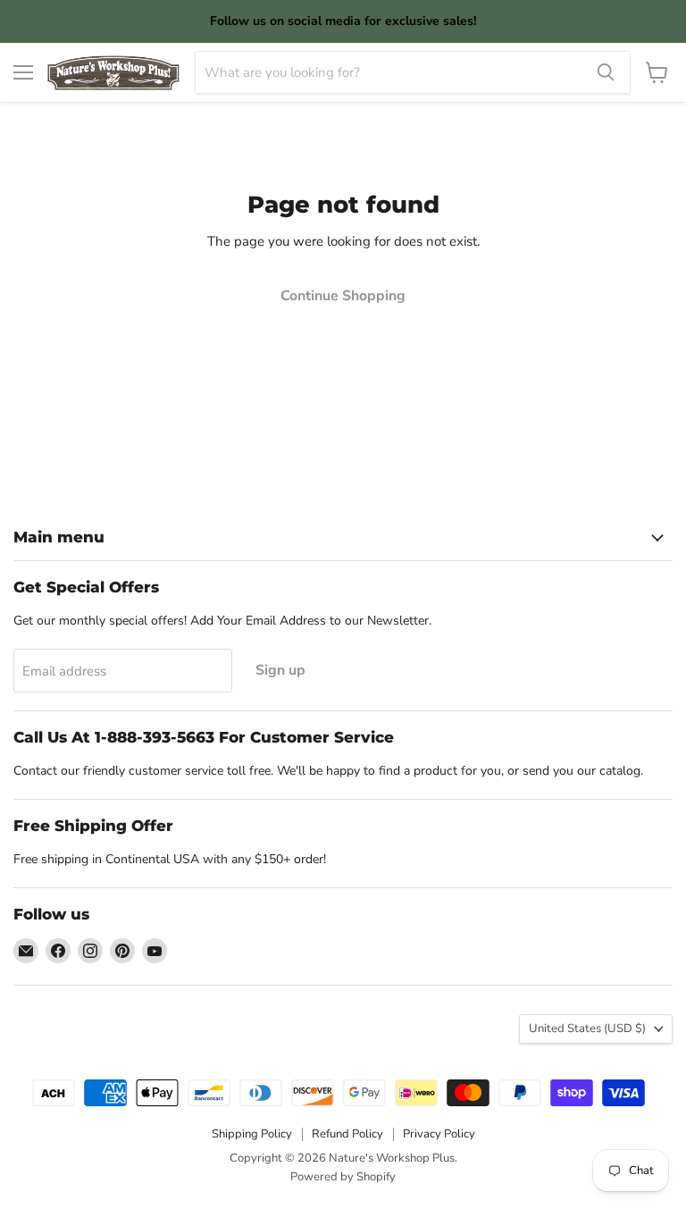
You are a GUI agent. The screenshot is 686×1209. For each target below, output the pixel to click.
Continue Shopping (343, 296)
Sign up (280, 670)
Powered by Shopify (343, 1177)
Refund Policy (347, 1134)
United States (587, 1028)
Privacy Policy (439, 1134)
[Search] (605, 72)
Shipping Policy (252, 1134)
